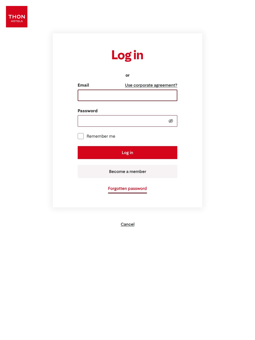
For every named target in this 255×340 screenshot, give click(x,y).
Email (83, 85)
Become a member (127, 171)
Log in (127, 152)
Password (88, 110)
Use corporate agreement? (151, 85)
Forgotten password (127, 188)
